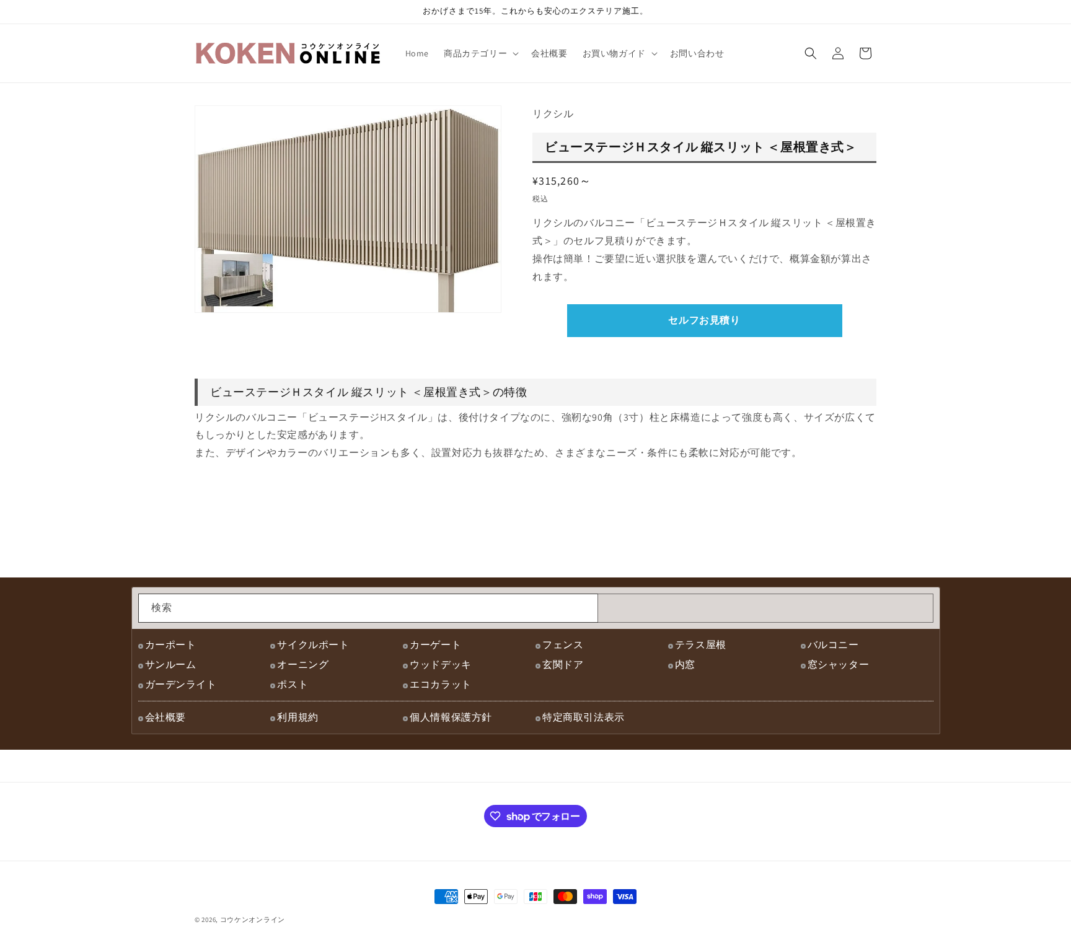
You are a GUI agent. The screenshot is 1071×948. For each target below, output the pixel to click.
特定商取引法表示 (583, 717)
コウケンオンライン (252, 919)
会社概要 (165, 717)
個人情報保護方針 (451, 717)
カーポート (170, 644)
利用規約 (297, 717)
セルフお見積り (704, 320)
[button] (480, 53)
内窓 (685, 664)
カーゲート (435, 644)
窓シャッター (839, 664)
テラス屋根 (700, 644)
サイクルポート (313, 644)
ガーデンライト (181, 684)
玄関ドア (562, 664)
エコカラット (441, 684)
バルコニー (833, 644)
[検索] (583, 607)
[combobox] (368, 608)
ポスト (292, 684)
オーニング (302, 664)
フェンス (562, 644)
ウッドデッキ (441, 664)
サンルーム (170, 664)
